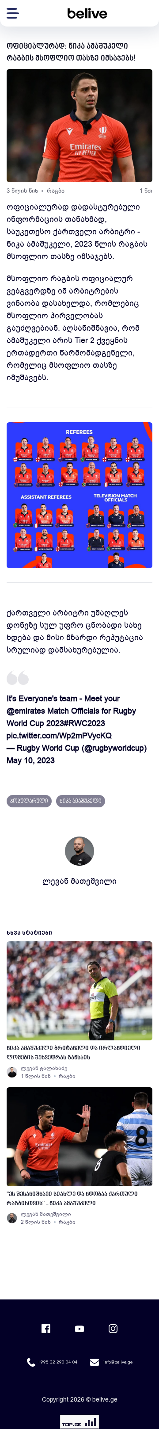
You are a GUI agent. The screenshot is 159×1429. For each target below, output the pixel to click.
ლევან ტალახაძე (44, 1068)
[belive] (87, 13)
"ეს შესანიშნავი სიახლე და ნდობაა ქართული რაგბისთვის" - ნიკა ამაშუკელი (72, 1199)
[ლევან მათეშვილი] (12, 1218)
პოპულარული (29, 802)
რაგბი (55, 191)
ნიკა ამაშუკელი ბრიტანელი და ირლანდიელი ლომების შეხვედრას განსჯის (73, 1053)
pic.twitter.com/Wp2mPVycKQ (59, 735)
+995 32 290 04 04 (58, 1362)
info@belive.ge (117, 1362)
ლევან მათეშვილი (79, 881)
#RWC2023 (84, 723)
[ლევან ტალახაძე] (12, 1072)
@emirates (26, 711)
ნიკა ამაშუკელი (81, 802)
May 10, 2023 (31, 760)
